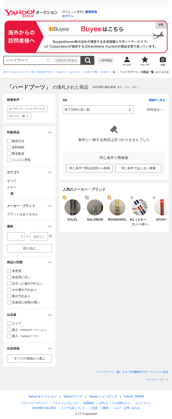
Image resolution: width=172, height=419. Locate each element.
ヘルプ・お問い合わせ (126, 408)
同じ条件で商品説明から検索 (89, 168)
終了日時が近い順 (77, 109)
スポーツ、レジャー (68, 72)
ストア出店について (73, 408)
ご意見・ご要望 (99, 408)
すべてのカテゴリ (42, 72)
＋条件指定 (105, 60)
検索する (87, 60)
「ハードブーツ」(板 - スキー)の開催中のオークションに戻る (132, 371)
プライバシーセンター (65, 403)
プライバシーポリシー (34, 403)
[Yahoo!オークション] (31, 11)
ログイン (68, 16)
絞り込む (29, 248)
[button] (29, 132)
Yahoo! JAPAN (134, 396)
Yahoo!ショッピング (103, 396)
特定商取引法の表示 (44, 408)
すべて (11, 181)
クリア (48, 60)
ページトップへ (155, 379)
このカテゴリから (66, 60)
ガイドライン (143, 403)
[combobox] (28, 60)
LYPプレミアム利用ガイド (115, 403)
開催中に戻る (157, 100)
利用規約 (89, 403)
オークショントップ (15, 72)
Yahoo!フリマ (72, 396)
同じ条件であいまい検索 (138, 168)
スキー (105, 72)
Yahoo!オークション (42, 396)
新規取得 (91, 11)
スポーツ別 (90, 72)
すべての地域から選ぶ (29, 358)
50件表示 (153, 109)
